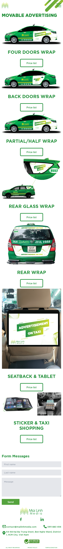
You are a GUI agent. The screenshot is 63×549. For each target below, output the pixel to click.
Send (11, 501)
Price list (32, 62)
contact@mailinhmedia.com (21, 526)
